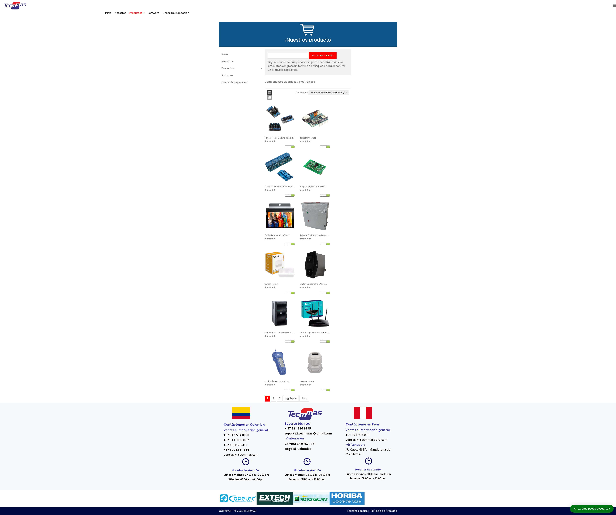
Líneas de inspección (176, 13)
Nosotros (120, 13)
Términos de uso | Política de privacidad (372, 511)
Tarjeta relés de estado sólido (280, 137)
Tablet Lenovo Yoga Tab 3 (277, 235)
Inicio (108, 13)
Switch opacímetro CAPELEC (313, 283)
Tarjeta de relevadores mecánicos (282, 186)
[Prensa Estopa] (315, 362)
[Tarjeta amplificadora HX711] (315, 167)
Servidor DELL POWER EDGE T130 (280, 332)
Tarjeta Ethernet (308, 137)
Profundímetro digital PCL (277, 381)
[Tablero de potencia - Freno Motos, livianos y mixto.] (315, 216)
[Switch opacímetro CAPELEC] (315, 264)
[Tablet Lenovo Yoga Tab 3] (280, 216)
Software (153, 13)
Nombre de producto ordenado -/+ (328, 92)
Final (304, 398)
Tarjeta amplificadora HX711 (313, 186)
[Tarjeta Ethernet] (315, 118)
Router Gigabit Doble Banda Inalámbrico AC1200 (323, 332)
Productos (135, 13)
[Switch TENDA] (280, 264)
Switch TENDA (271, 283)
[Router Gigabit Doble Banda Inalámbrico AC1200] (315, 313)
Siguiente (291, 398)
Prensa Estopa (307, 381)
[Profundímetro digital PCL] (280, 362)
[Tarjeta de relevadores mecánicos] (280, 167)
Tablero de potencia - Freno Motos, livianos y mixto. (325, 235)
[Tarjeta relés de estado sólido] (280, 118)
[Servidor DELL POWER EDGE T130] (280, 313)
